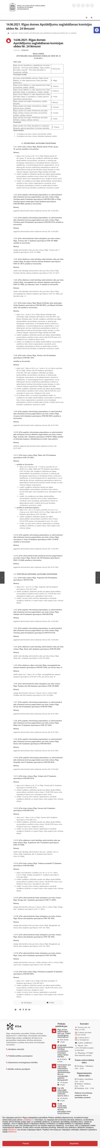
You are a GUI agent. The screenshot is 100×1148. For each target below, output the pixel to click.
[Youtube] (83, 5)
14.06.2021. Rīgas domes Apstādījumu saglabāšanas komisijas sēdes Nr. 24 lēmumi (38, 43)
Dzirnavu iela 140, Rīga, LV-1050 (82, 1028)
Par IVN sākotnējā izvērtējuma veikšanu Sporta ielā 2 (62, 1092)
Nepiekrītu (74, 1143)
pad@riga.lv (88, 1043)
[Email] (92, 5)
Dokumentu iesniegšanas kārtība (23, 1062)
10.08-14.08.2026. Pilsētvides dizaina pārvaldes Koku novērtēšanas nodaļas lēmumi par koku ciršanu (64, 1111)
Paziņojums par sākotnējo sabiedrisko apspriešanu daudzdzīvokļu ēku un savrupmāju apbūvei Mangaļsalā (64, 1072)
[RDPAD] (27, 7)
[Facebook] (78, 5)
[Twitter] (74, 5)
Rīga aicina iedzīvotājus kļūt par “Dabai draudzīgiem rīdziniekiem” (64, 1033)
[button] (97, 30)
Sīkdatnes (12, 1129)
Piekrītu (25, 1143)
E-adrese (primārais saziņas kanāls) (83, 1033)
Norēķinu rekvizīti (16, 1049)
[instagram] (87, 5)
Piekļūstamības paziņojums (20, 1056)
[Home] (8, 33)
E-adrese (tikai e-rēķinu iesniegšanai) (82, 1038)
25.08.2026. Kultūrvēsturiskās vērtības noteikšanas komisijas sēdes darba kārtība (65, 1051)
